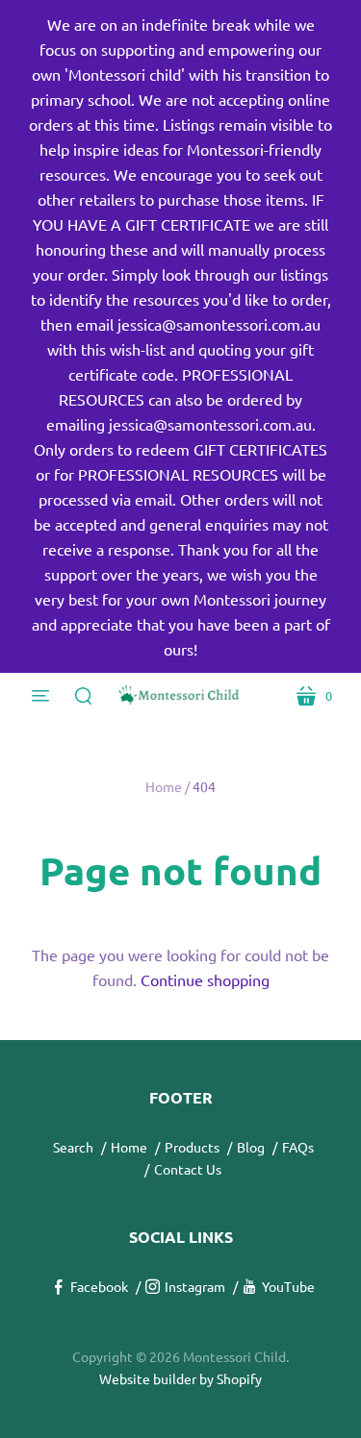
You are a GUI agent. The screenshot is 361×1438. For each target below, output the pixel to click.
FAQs (298, 1146)
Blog (251, 1146)
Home (163, 786)
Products (192, 1146)
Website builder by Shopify (180, 1378)
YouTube (288, 1286)
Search (73, 1146)
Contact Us (187, 1169)
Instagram (195, 1286)
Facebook (99, 1286)
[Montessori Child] (181, 695)
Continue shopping (205, 979)
